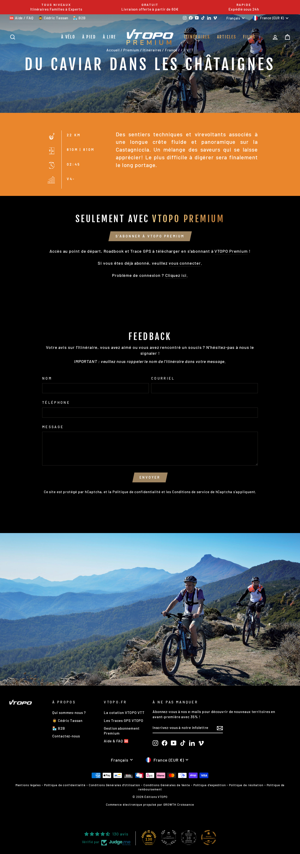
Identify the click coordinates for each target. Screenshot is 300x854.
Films (249, 36)
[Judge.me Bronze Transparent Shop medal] (208, 837)
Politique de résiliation (246, 785)
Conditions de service (191, 492)
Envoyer (149, 477)
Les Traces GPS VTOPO (123, 720)
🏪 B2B (79, 18)
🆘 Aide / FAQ (21, 18)
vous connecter (185, 263)
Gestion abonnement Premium (121, 730)
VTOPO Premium (231, 251)
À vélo (68, 36)
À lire (109, 36)
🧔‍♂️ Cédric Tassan (53, 18)
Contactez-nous (66, 736)
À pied (89, 36)
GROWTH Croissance (178, 804)
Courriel (163, 378)
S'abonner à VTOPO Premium (150, 236)
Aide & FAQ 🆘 (116, 741)
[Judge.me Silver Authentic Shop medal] (168, 837)
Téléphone (56, 402)
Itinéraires (197, 36)
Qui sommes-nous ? (69, 712)
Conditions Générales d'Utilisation (114, 785)
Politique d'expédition (209, 785)
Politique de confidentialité (136, 492)
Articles (226, 36)
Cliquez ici (176, 275)
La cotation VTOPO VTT (124, 712)
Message (53, 427)
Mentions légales (28, 785)
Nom (47, 378)
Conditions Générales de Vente (166, 785)
